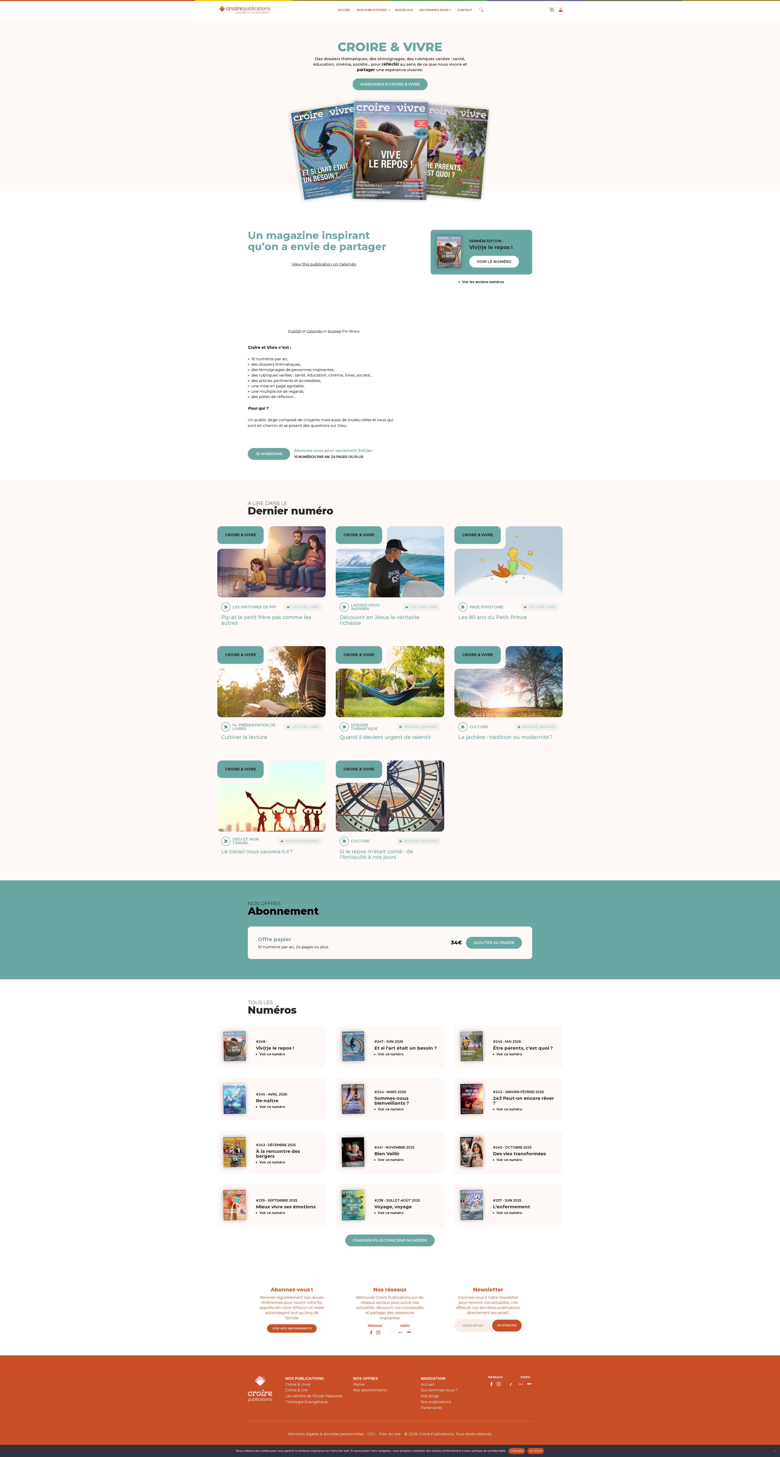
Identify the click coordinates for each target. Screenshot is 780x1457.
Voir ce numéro (272, 1054)
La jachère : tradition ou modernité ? (505, 737)
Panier (359, 1384)
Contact (464, 10)
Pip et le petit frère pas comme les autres (266, 620)
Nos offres (365, 1378)
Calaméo (315, 331)
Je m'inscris (507, 1325)
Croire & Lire (296, 1390)
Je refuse (535, 1450)
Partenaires (431, 1408)
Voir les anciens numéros (483, 282)
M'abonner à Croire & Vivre (390, 84)
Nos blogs (404, 10)
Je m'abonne (269, 454)
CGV (371, 1434)
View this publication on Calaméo (324, 264)
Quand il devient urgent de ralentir (385, 737)
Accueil (344, 10)
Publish (295, 331)
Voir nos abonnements (292, 1328)
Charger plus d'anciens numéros (390, 1240)
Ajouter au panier (494, 943)
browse (334, 331)
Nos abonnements (370, 1390)
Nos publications (372, 10)
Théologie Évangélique (306, 1402)
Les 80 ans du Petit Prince (492, 617)
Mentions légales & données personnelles (326, 1434)
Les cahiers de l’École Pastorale (313, 1396)
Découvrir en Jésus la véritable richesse (379, 620)
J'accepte (516, 1450)
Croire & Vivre (297, 1384)
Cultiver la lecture (244, 737)
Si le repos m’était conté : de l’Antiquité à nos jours (376, 854)
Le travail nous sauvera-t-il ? (257, 851)
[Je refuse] (775, 1451)
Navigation (433, 1378)
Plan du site (390, 1434)
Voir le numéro (494, 261)
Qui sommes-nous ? (435, 10)
